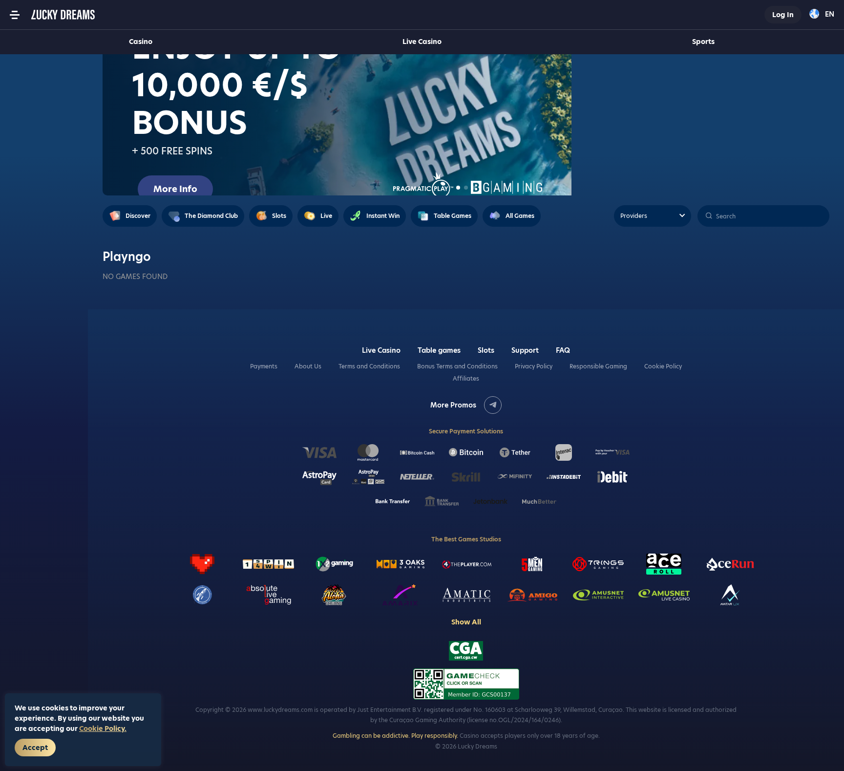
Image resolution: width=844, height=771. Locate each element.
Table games (439, 350)
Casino (140, 41)
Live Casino (422, 41)
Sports (703, 41)
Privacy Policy (533, 366)
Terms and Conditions (369, 366)
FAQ (563, 350)
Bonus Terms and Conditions (457, 366)
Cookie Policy (663, 366)
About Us (308, 366)
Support (525, 350)
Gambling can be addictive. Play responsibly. (395, 735)
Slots (486, 350)
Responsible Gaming (598, 366)
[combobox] (821, 15)
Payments (263, 366)
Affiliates (466, 379)
